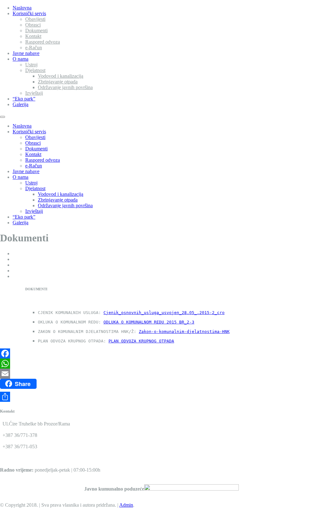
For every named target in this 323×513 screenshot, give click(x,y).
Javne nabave (26, 53)
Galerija (20, 104)
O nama (20, 59)
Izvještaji (34, 93)
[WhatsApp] (161, 364)
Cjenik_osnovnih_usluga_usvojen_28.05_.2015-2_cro (164, 312)
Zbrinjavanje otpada (58, 81)
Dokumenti (36, 30)
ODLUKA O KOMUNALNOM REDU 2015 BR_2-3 (148, 322)
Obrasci (33, 24)
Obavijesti (35, 19)
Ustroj (31, 64)
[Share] (161, 397)
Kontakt (33, 36)
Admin (126, 505)
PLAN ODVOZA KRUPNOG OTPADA (141, 341)
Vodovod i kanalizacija (60, 76)
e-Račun (33, 47)
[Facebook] (161, 353)
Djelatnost (35, 70)
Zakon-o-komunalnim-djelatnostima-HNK (184, 331)
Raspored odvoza (42, 42)
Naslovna (22, 7)
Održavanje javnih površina (65, 87)
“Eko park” (24, 98)
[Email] (161, 374)
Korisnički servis (29, 13)
